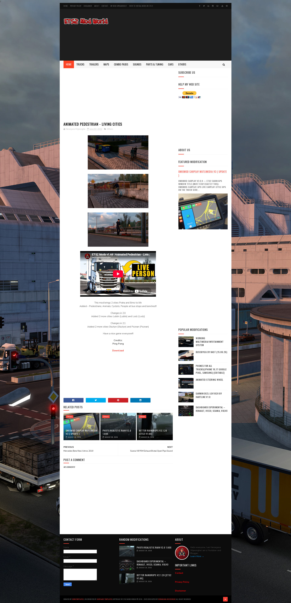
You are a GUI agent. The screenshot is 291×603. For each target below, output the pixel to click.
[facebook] (199, 6)
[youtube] (222, 6)
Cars (170, 64)
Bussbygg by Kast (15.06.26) (211, 352)
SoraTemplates (78, 599)
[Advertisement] (172, 35)
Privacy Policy (75, 6)
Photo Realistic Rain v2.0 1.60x (117, 432)
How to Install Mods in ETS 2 (141, 6)
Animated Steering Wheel (209, 379)
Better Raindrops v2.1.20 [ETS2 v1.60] (153, 432)
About (96, 6)
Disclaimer (88, 6)
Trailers (94, 64)
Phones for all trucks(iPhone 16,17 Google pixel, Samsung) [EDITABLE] (211, 369)
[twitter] (204, 6)
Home (66, 6)
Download (118, 350)
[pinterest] (227, 6)
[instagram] (213, 6)
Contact (105, 6)
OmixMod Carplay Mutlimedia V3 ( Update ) (81, 432)
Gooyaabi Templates (104, 599)
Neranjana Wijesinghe (167, 599)
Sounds (137, 64)
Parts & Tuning (154, 64)
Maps (106, 64)
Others (182, 64)
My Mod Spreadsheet (118, 6)
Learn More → (197, 556)
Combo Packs (121, 64)
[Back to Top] (225, 599)
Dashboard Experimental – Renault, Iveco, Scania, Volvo (211, 409)
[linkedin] (208, 6)
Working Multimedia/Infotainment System (210, 341)
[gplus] (217, 6)
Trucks (80, 64)
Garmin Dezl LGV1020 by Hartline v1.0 (209, 395)
